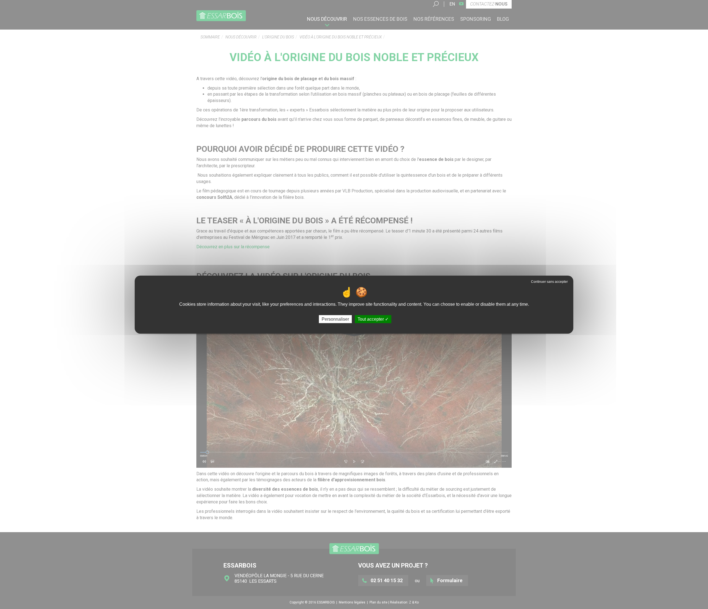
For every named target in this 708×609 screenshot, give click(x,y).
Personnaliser (335, 319)
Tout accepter (371, 319)
